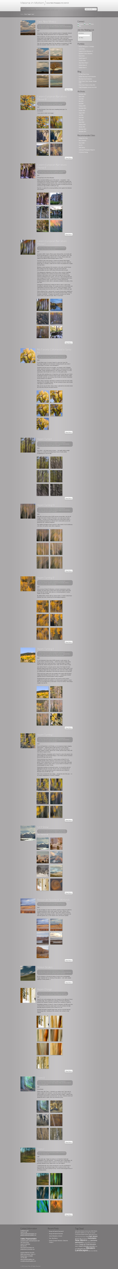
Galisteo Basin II (83, 67)
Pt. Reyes (85, 1242)
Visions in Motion (30, 9)
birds (92, 1231)
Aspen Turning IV (46, 505)
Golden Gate (77, 1236)
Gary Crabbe (82, 142)
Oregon (88, 1240)
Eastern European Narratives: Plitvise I (52, 243)
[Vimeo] (91, 24)
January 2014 (82, 126)
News (56, 9)
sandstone (77, 1244)
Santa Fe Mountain (84, 1246)
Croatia (76, 1234)
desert (79, 1234)
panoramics (79, 1242)
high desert (93, 1236)
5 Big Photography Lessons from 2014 (88, 87)
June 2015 (81, 99)
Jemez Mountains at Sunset (55, 1236)
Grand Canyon (83, 1236)
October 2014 (82, 110)
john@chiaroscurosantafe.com (27, 1249)
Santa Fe (77, 1246)
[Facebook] (80, 24)
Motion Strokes (45, 967)
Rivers (89, 1242)
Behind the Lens (40, 9)
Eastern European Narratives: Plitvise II (52, 166)
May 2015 (81, 101)
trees (84, 1248)
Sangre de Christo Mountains (87, 1244)
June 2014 (81, 117)
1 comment (61, 970)
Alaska (79, 1231)
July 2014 (81, 115)
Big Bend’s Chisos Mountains (85, 53)
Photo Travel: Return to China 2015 (87, 85)
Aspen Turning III (45, 577)
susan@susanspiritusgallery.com (28, 1261)
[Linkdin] (86, 24)
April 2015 (81, 103)
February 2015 (82, 105)
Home (23, 9)
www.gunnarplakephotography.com (28, 1233)
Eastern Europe (84, 1234)
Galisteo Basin (91, 1234)
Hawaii (87, 1236)
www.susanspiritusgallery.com (27, 1259)
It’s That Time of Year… (84, 74)
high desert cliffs (78, 1238)
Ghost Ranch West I (83, 62)
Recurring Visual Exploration (85, 79)
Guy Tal (80, 145)
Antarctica (83, 1231)
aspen (89, 1231)
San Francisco (93, 1242)
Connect (61, 9)
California (82, 1232)
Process (47, 9)
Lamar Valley (82, 49)
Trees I (40, 1149)
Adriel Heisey (82, 147)
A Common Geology (83, 152)
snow (96, 1246)
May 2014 (81, 119)
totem (79, 1248)
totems (81, 1248)
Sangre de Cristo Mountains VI (86, 51)
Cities (88, 1232)
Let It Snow (43, 827)
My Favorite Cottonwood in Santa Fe (54, 351)
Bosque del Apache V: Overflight (86, 46)
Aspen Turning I (45, 734)
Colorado (93, 1232)
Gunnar (43, 25)
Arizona (86, 1231)
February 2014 (82, 124)
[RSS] (79, 26)
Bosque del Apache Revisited (56, 1233)
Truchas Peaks (82, 60)
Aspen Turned (44, 439)
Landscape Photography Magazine (87, 149)
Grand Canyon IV (83, 58)
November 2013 (82, 131)
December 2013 (82, 129)
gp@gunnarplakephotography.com (28, 1235)
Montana (85, 1238)
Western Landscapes (85, 1249)
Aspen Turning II (45, 648)
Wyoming (95, 1250)
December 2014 (82, 108)
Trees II (41, 1077)
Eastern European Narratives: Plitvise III (52, 98)
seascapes (92, 1246)
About (52, 9)
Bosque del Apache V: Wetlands (53, 899)
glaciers (95, 1234)
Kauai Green (82, 55)
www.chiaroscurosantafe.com (27, 1247)
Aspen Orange (44, 989)
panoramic (93, 1240)
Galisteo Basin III (83, 65)
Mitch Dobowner (82, 140)
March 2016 (81, 96)
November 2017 (82, 94)
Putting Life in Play (83, 138)
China (86, 1232)
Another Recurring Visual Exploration (87, 76)
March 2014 (81, 122)
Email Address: (81, 33)
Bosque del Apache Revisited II (56, 1231)
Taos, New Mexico (46, 21)
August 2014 (82, 112)
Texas (76, 1248)
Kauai (83, 1238)
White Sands (91, 1250)
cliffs (90, 1232)
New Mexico (81, 1240)
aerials (76, 1231)
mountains (92, 1238)
